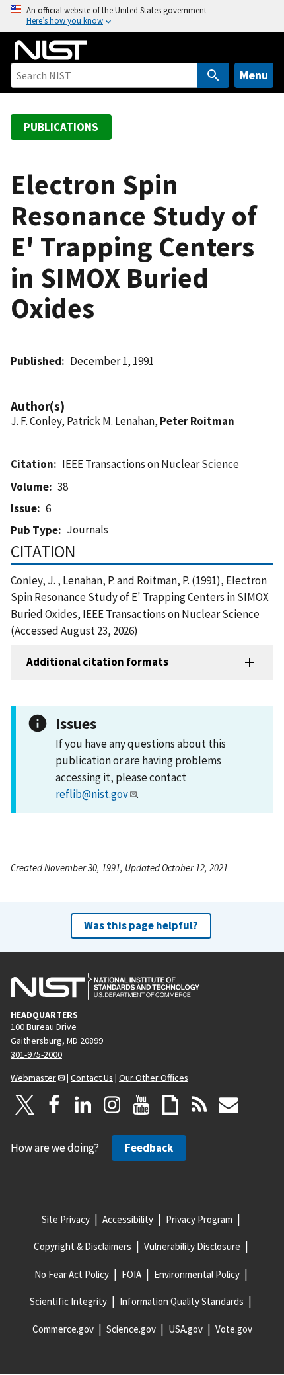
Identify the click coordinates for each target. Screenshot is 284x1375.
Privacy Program (199, 1219)
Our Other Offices (153, 1077)
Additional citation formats (97, 661)
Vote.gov (233, 1329)
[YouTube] (141, 1104)
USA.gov (185, 1329)
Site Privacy (66, 1219)
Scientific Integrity (68, 1301)
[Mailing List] (228, 1104)
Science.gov (131, 1329)
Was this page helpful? (141, 925)
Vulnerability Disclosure (192, 1246)
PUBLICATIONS (61, 127)
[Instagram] (112, 1104)
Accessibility (127, 1219)
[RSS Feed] (199, 1104)
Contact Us (92, 1077)
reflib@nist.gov (91, 794)
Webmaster (33, 1077)
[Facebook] (54, 1104)
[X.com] (25, 1104)
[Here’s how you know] (142, 16)
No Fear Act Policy (71, 1274)
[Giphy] (170, 1104)
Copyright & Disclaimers (82, 1246)
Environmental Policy (197, 1274)
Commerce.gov (63, 1329)
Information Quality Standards (182, 1301)
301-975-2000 (36, 1054)
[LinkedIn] (83, 1104)
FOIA (131, 1274)
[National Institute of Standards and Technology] (105, 986)
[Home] (51, 50)
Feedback (149, 1147)
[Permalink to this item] (71, 406)
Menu (254, 75)
